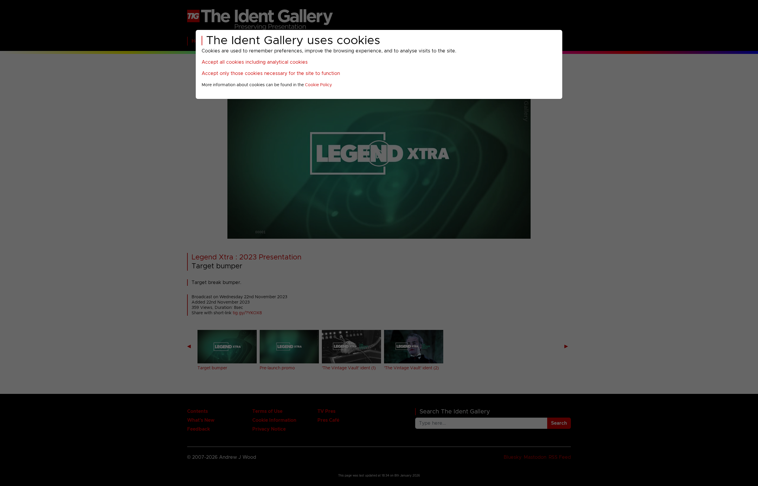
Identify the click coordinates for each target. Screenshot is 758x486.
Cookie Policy (318, 85)
